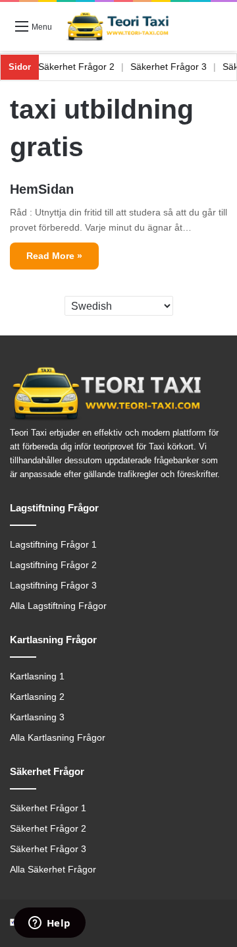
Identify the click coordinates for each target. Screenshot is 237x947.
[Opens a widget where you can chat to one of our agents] (49, 923)
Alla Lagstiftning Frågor (58, 606)
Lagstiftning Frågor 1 (53, 545)
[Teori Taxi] (118, 26)
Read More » (54, 255)
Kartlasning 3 (37, 717)
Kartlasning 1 (37, 676)
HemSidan (42, 189)
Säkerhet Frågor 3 (175, 66)
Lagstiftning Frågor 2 (53, 565)
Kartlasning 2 (37, 697)
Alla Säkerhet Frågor (53, 870)
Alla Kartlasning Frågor (57, 738)
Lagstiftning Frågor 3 (53, 585)
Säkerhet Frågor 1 (48, 808)
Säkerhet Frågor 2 (83, 66)
